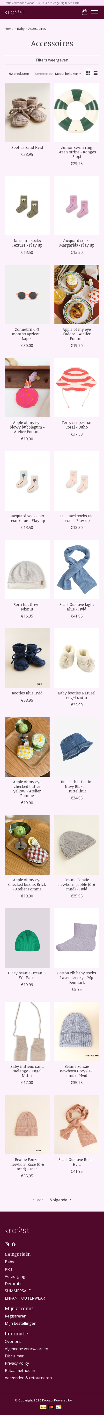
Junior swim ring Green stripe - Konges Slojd (77, 152)
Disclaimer (14, 1356)
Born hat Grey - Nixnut (27, 607)
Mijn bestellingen (20, 1323)
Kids (8, 1269)
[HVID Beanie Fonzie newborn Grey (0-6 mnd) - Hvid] (76, 1031)
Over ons (13, 1341)
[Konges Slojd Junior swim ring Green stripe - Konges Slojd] (76, 112)
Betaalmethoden (20, 1370)
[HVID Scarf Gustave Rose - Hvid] (76, 1124)
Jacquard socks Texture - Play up (27, 243)
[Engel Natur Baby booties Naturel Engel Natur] (76, 658)
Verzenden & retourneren (28, 1377)
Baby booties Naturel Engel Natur (77, 695)
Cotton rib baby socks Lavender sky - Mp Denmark (76, 977)
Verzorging (15, 1276)
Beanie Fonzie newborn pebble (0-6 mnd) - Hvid (76, 884)
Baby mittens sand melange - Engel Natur (27, 1071)
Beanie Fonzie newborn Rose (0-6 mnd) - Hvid (27, 1164)
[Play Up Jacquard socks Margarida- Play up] (76, 205)
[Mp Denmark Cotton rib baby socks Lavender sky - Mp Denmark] (76, 938)
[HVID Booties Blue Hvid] (27, 658)
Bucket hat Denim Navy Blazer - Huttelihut (77, 786)
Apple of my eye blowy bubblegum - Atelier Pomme (27, 427)
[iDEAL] (43, 1407)
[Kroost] (15, 12)
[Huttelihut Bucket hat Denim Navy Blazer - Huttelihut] (76, 747)
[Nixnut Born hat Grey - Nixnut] (27, 569)
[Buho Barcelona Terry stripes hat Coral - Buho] (76, 387)
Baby (21, 28)
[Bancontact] (59, 1407)
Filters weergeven (52, 60)
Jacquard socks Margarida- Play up (76, 243)
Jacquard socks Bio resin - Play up (77, 518)
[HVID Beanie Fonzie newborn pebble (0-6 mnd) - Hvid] (76, 845)
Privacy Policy (17, 1363)
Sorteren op (44, 73)
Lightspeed (81, 1400)
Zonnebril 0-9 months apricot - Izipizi (27, 334)
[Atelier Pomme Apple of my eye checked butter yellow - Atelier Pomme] (27, 747)
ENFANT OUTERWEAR (25, 1298)
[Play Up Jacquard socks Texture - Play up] (27, 205)
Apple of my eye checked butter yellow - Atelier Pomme (27, 788)
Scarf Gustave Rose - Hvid (77, 1162)
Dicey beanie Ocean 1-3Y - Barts (27, 975)
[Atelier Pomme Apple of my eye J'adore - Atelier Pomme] (76, 294)
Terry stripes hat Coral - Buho (77, 425)
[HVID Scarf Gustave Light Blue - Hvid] (76, 569)
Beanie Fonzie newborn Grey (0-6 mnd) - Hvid (76, 1071)
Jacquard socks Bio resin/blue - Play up (27, 518)
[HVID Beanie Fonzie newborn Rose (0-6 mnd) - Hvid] (27, 1124)
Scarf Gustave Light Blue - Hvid (76, 607)
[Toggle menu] (94, 12)
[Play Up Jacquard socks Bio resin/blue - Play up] (27, 481)
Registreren (15, 1316)
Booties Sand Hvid (27, 147)
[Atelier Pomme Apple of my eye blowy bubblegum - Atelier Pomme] (27, 387)
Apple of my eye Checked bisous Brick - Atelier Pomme (27, 884)
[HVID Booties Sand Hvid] (27, 112)
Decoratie (13, 1283)
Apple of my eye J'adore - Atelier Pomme (77, 334)
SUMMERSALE (18, 1291)
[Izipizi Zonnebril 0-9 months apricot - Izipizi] (27, 294)
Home (9, 28)
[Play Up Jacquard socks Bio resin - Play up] (76, 481)
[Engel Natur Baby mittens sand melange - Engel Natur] (27, 1031)
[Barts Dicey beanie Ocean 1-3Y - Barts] (27, 938)
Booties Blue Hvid (27, 693)
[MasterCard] (51, 1407)
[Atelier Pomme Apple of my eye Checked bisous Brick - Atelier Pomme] (27, 845)
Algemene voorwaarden (26, 1348)
